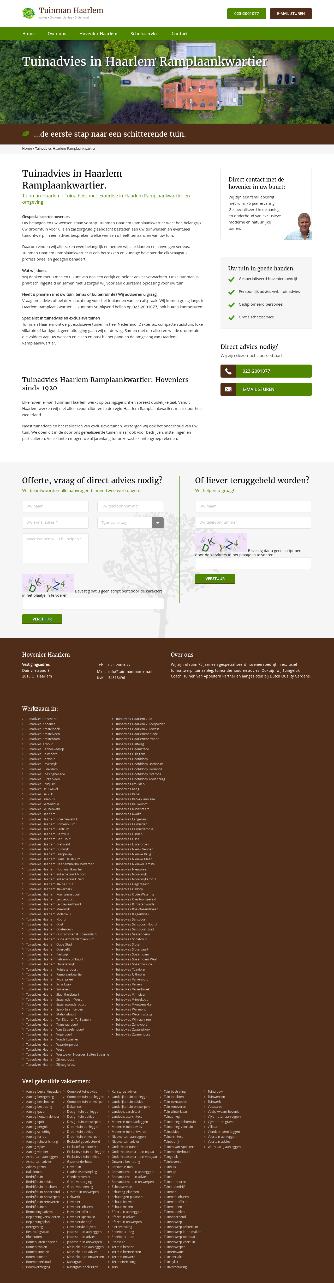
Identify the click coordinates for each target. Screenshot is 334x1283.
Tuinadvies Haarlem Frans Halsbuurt (53, 859)
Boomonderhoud (38, 1262)
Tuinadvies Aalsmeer (41, 719)
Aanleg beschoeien (40, 1102)
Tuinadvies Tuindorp (130, 970)
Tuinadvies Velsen (129, 985)
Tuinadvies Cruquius (41, 784)
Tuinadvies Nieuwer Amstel (136, 864)
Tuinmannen (173, 1207)
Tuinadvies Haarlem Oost (44, 925)
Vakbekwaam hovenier (224, 1112)
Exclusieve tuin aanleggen (86, 1152)
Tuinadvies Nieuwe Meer (134, 859)
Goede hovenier (79, 1177)
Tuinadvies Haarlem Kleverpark (49, 889)
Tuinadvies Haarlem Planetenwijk (50, 964)
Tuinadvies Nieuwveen (132, 870)
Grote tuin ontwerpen (83, 1192)
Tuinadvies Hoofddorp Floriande (139, 769)
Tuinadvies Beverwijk (41, 764)
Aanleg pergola (37, 1127)
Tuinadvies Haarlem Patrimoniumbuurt (54, 960)
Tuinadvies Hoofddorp (132, 759)
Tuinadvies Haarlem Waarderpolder (52, 1045)
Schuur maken (122, 1207)
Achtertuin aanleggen (42, 1157)
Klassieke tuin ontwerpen (85, 1257)
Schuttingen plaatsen (127, 1197)
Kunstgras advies (124, 1092)
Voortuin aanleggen (222, 1137)
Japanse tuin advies (81, 1237)
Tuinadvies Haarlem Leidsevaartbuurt (53, 904)
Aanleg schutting (38, 1132)
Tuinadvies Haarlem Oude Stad (49, 945)
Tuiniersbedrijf (174, 1187)
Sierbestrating (122, 1227)
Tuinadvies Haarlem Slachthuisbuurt (52, 995)
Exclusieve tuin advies (83, 1157)
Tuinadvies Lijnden (129, 834)
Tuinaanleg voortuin (178, 1127)
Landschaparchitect (126, 1112)
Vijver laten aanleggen (224, 1117)
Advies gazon (36, 1167)
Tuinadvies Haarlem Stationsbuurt (51, 1015)
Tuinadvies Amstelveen (43, 734)
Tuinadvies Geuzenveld (43, 809)
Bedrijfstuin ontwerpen (42, 1197)
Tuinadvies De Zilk (39, 794)
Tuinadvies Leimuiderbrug (134, 829)
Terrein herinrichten (126, 1252)
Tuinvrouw (215, 1092)
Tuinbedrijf (171, 1142)
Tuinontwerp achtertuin (181, 1227)
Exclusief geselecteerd (83, 1142)
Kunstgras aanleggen (82, 1267)
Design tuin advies (80, 1117)
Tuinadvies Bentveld (40, 759)
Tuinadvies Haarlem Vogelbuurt (49, 1035)
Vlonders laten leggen (224, 1132)
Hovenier (73, 1202)
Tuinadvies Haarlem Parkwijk (47, 955)
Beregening (34, 1227)
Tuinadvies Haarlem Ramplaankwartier (54, 975)
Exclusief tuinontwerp (82, 1147)
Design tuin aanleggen (83, 1112)
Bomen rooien (36, 1247)
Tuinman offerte (175, 1202)
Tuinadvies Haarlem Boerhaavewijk (52, 819)
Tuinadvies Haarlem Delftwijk (47, 834)
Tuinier (169, 1177)
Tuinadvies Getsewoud (42, 804)
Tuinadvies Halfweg (130, 744)
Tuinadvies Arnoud (39, 744)
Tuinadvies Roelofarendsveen (137, 909)
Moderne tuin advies (127, 1127)
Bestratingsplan (37, 1232)
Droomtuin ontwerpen (83, 1137)
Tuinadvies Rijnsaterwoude (135, 904)
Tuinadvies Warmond (131, 1010)
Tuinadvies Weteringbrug (134, 1015)
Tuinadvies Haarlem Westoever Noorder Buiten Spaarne (67, 1055)
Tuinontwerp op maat (179, 1237)
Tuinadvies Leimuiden (131, 824)
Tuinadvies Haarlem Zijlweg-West (50, 1065)
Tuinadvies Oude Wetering (135, 895)
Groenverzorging (79, 1182)
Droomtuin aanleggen (83, 1127)
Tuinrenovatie (174, 1252)
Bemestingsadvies (39, 1212)
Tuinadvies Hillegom (130, 754)
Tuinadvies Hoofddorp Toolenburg (140, 779)
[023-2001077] (246, 14)
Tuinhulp (170, 1172)
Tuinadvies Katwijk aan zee (135, 799)
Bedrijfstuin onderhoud (43, 1192)
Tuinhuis (170, 1167)
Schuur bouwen (123, 1202)
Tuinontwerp (173, 1222)
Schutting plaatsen (125, 1192)
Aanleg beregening (40, 1097)
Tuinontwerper (174, 1247)
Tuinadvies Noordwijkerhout (136, 879)
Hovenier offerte (79, 1212)
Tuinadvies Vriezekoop (132, 1000)
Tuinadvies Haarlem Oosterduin (49, 930)
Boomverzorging (38, 1267)
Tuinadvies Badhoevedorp (45, 749)
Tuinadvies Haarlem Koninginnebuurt (53, 895)
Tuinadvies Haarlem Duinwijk (47, 849)
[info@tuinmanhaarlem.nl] (291, 14)
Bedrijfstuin (34, 1177)
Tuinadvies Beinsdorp (41, 754)
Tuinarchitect (173, 1137)
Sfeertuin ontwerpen (127, 1222)
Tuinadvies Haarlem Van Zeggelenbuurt (55, 1030)
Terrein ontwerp (123, 1257)
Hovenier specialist (81, 1217)
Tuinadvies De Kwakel (42, 789)
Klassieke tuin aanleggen (85, 1247)
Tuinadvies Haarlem (40, 814)
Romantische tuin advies (129, 1177)
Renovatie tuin (122, 1167)
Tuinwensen (216, 1097)
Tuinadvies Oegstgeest (132, 884)
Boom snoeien (36, 1257)
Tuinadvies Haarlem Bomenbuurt (50, 824)
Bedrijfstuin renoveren (42, 1202)
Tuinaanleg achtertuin (180, 1122)
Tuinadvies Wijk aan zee (133, 1020)
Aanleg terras (36, 1137)
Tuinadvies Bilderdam (42, 769)
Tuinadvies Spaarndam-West (136, 960)
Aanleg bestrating (39, 1107)
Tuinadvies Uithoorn (130, 975)
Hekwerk (73, 1197)
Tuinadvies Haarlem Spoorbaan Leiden (54, 1010)
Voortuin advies (219, 1142)
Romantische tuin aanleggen (132, 1172)
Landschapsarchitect (127, 1117)
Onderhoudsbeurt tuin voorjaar (134, 1157)
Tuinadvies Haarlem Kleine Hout (49, 884)
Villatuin (213, 1127)
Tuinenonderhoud (176, 1152)
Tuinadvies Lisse (127, 839)
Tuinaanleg (172, 1117)
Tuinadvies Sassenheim (133, 934)
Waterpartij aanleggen (224, 1147)
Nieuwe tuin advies (126, 1142)
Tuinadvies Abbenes (40, 724)
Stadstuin (118, 1242)
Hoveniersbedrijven (81, 1227)
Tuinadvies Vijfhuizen (131, 995)
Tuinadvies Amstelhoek (43, 729)
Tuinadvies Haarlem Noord (45, 920)
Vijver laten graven (221, 1122)
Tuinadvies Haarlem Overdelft (48, 950)
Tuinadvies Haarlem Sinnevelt (48, 989)
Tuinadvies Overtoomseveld (136, 900)
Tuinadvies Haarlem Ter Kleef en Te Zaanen (58, 1020)
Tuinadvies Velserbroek (133, 989)
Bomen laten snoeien (41, 1242)
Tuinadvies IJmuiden (130, 784)
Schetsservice (122, 1187)
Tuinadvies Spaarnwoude (134, 964)
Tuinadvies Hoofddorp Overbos (138, 774)
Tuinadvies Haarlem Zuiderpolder (140, 724)
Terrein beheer (123, 1247)
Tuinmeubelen (174, 1212)
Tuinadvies (171, 1132)
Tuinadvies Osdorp (129, 889)
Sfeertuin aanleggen (126, 1212)
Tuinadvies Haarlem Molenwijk (48, 914)
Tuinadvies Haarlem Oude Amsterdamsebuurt (60, 939)
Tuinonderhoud (175, 1217)
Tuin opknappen (175, 1102)
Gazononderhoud (79, 1162)
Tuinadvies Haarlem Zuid (134, 719)
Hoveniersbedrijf (79, 1222)
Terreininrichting (124, 1262)
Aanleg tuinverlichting (42, 1142)
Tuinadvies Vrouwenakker (134, 1005)
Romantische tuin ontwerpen (133, 1182)
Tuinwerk (214, 1102)
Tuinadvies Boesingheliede (45, 774)
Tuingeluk (171, 1157)
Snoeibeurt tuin (123, 1237)
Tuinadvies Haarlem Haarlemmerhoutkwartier (60, 864)
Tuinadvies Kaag (127, 789)
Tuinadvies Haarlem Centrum (47, 829)
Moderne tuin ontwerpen (130, 1132)
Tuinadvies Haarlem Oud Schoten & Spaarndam (61, 934)
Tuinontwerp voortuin (179, 1242)
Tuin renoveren (175, 1107)
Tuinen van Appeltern (179, 1147)
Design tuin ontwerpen (83, 1122)
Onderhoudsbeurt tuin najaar (133, 1152)
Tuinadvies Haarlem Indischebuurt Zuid (55, 879)
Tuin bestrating (175, 1092)
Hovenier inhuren (80, 1207)
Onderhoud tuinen (125, 1147)
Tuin (115, 1267)
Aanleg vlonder (37, 1152)
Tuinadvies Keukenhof (131, 804)
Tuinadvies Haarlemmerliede (137, 734)
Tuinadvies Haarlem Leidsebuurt (50, 900)
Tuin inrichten (174, 1097)
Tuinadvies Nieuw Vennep (134, 849)
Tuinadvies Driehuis (40, 799)
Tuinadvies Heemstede (132, 749)
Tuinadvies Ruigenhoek (132, 914)
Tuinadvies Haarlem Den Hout (48, 839)
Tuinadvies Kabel (128, 794)
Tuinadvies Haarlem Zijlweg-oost (50, 1060)
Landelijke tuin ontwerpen (131, 1107)
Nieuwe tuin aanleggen (129, 1137)
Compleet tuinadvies (82, 1092)
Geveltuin (74, 1167)
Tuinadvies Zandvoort (131, 1025)
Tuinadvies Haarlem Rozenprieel (50, 980)
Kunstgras (74, 1262)
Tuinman (170, 1192)
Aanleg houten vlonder (42, 1117)
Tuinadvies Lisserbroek (132, 845)
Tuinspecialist (173, 1257)
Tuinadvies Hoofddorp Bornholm (139, 764)
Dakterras (74, 1107)
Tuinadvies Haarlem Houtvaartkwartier (54, 870)
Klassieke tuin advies (82, 1252)
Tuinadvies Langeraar (131, 819)
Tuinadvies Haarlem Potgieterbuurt (51, 970)
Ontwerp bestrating (126, 1162)
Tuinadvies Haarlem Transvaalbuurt (52, 1025)
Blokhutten (34, 1237)
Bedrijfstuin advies (39, 1182)
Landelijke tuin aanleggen (130, 1097)
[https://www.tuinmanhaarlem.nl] (63, 13)
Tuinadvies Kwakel (129, 814)
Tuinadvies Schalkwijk (131, 939)
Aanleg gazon (36, 1112)
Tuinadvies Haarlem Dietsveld (48, 845)
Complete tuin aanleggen (85, 1097)
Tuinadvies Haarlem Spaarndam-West (54, 1000)
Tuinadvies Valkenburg (132, 980)
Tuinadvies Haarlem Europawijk (49, 854)
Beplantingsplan (38, 1222)
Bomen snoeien (37, 1252)
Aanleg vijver (35, 1147)
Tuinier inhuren (175, 1182)
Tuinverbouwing (175, 1267)
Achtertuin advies (39, 1162)
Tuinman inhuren (176, 1197)
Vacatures (215, 1107)
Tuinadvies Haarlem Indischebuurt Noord (56, 874)
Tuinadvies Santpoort (131, 920)
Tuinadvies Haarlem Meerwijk (48, 909)
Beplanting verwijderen (43, 1217)
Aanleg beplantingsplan (43, 1092)
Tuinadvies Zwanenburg (133, 1035)
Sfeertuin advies (123, 1217)
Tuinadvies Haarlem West (45, 1050)
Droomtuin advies (80, 1132)
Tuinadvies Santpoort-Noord (136, 925)
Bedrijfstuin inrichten (41, 1187)
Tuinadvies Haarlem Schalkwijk (48, 985)
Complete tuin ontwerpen (85, 1102)
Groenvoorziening (80, 1187)
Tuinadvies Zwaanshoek (133, 1030)
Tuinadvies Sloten (128, 945)
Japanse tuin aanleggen (84, 1232)
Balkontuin (33, 1172)
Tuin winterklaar (175, 1112)
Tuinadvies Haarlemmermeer (137, 739)
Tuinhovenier (173, 1162)
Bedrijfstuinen (36, 1207)
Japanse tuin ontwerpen (84, 1242)
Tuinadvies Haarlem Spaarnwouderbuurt (56, 1005)
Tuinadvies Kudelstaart (132, 809)
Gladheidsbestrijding (82, 1172)
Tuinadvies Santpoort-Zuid (135, 930)
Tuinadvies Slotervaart (132, 950)
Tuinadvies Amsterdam (43, 739)
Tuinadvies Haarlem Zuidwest (137, 729)
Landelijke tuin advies (127, 1102)
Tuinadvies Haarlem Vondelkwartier (52, 1040)
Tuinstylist (171, 1262)
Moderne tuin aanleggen (130, 1122)
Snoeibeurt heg (123, 1232)
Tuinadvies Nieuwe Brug (133, 854)
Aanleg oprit (35, 1122)
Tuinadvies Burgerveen (43, 779)
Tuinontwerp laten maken (182, 1232)
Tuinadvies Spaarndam (132, 955)
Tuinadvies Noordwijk (131, 874)
